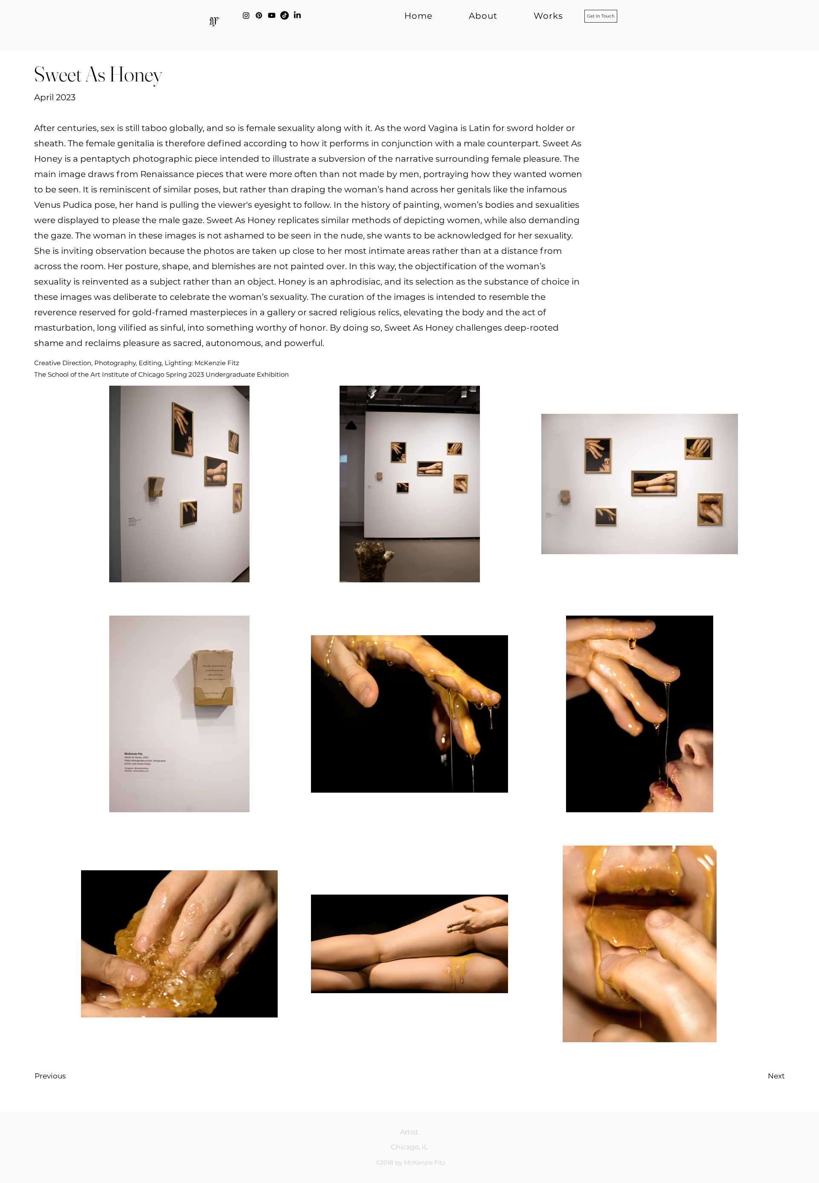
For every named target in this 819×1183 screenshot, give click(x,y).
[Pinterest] (259, 15)
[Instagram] (246, 15)
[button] (534, 16)
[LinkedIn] (297, 15)
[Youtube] (271, 15)
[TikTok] (284, 15)
